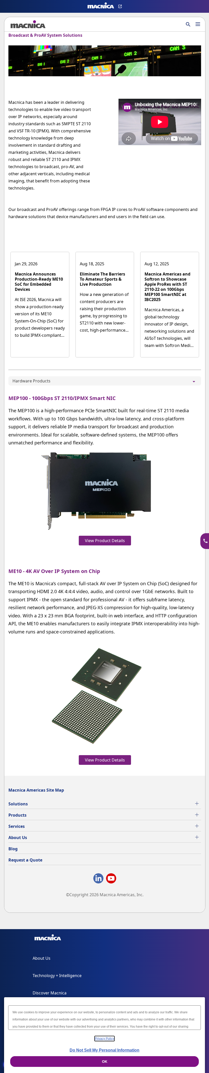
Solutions (18, 804)
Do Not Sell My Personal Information (104, 1050)
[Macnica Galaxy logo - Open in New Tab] (48, 938)
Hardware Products (31, 381)
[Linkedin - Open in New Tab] (98, 879)
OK (104, 1061)
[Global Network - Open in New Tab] (120, 6)
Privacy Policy (104, 1038)
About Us (17, 837)
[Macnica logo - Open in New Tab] (101, 6)
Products (17, 815)
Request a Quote (25, 860)
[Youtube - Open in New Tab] (111, 879)
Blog (13, 849)
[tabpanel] (104, 579)
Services (16, 826)
